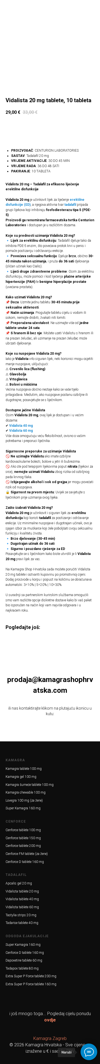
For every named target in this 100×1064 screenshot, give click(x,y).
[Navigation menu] (7, 7)
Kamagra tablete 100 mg (24, 769)
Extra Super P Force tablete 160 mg (31, 984)
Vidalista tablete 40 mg (22, 899)
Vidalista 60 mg (21, 431)
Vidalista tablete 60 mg (22, 907)
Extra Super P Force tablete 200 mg (31, 976)
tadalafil (70, 205)
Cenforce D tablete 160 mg (25, 862)
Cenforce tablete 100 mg (23, 830)
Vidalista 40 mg (21, 426)
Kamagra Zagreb (50, 1038)
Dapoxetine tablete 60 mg (24, 960)
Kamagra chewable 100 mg (26, 792)
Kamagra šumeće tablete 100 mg (30, 785)
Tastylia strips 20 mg (21, 915)
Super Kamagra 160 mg (23, 808)
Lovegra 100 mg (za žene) (24, 800)
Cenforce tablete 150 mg (23, 838)
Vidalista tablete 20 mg (22, 891)
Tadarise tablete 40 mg (22, 923)
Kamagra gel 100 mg (21, 777)
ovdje (50, 1020)
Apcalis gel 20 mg (19, 883)
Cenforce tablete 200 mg (23, 846)
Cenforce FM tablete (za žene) (27, 854)
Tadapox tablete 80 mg (22, 968)
